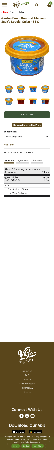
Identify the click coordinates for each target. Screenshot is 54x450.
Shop (12, 12)
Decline (26, 446)
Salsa (21, 12)
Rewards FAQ (27, 388)
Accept (16, 446)
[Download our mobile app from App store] (18, 432)
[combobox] (27, 137)
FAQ (27, 375)
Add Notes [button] (9, 144)
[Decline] (49, 441)
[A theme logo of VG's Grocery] (21, 5)
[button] (9, 89)
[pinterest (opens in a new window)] (27, 417)
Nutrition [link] (9, 160)
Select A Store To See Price (27, 125)
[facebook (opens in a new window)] (21, 417)
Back (5, 12)
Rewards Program (27, 383)
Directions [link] (37, 160)
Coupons (27, 379)
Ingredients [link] (23, 160)
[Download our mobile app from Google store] (35, 432)
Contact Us (27, 371)
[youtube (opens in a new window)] (32, 417)
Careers (27, 392)
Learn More (38, 446)
